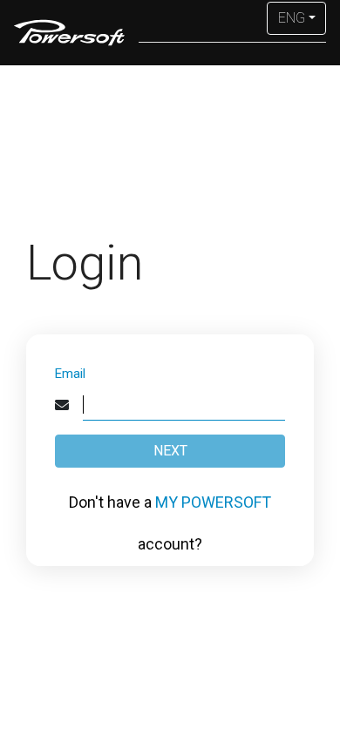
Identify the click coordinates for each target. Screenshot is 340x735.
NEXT (170, 450)
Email (70, 373)
